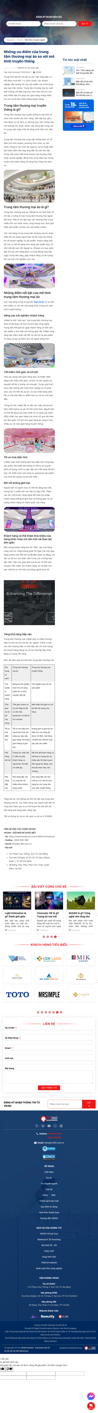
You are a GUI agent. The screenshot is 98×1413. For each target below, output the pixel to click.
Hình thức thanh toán (49, 1206)
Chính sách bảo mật (49, 1194)
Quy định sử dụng (49, 1200)
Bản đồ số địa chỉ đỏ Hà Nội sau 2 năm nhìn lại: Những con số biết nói (85, 94)
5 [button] (53, 1006)
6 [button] (57, 1006)
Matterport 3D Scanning (49, 1233)
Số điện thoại (11, 1031)
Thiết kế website (49, 1256)
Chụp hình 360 (49, 1250)
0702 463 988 (54, 1131)
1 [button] (44, 936)
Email (8, 1041)
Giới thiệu (49, 1165)
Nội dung (9, 1062)
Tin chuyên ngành (49, 1177)
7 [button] (61, 1006)
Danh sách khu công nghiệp (49, 1262)
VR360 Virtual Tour (49, 1227)
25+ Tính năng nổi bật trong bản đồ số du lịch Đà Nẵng (85, 71)
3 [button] (51, 936)
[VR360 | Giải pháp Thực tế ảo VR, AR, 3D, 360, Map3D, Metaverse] (49, 1151)
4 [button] (55, 936)
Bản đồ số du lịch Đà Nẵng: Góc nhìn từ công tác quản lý (84, 83)
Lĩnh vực (9, 1051)
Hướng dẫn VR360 (49, 1212)
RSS (53, 1188)
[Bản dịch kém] (9, 1362)
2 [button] (47, 936)
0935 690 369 (55, 1127)
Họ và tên (9, 1021)
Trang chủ (10, 40)
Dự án (49, 1171)
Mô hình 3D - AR (49, 1239)
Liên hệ (49, 1183)
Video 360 (49, 1244)
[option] (17, 913)
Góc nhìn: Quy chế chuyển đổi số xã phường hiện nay (15, 916)
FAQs (45, 1188)
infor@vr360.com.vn (54, 1136)
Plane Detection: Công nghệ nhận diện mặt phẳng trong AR (81, 916)
